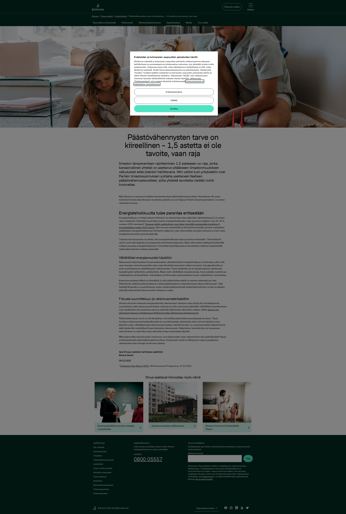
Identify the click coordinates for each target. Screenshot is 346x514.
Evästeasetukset (174, 92)
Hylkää (174, 100)
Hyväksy (174, 108)
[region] (174, 83)
